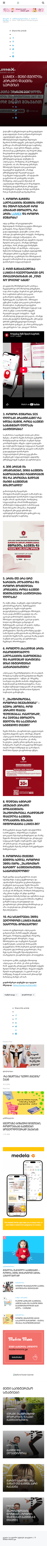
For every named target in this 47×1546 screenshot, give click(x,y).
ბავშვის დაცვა (11, 995)
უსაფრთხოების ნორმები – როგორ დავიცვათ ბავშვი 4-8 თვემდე (21, 1515)
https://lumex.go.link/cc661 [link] (25, 985)
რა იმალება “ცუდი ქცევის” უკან (21, 1077)
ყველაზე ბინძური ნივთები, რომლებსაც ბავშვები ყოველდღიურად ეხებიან (22, 1126)
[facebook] (13, 38)
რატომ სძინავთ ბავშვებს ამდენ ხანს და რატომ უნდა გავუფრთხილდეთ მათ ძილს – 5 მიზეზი (29, 1304)
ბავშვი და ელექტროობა (16, 1451)
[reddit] (13, 49)
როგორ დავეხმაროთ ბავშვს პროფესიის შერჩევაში (29, 1287)
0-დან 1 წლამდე (21, 1298)
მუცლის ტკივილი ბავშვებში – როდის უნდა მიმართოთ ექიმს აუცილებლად (21, 1273)
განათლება (19, 1283)
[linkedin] (13, 45)
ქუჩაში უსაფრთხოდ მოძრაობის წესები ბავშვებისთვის (21, 1417)
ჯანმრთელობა (8, 1118)
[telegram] (13, 56)
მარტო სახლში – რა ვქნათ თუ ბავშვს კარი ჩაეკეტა (22, 1483)
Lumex (16, 214)
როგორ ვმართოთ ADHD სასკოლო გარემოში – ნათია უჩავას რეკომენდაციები (29, 1320)
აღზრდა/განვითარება (20, 19)
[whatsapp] (13, 52)
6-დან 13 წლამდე (9, 70)
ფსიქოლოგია (8, 1071)
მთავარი (6, 19)
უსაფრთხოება (28, 995)
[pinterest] (13, 41)
